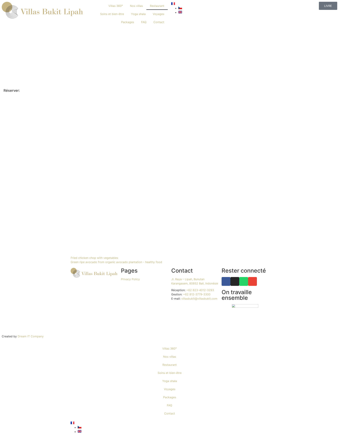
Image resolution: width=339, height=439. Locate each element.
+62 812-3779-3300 (196, 294)
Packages (127, 22)
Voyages (158, 14)
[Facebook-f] (226, 281)
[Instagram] (234, 281)
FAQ (143, 22)
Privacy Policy (130, 279)
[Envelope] (252, 281)
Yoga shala (138, 14)
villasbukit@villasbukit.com (198, 298)
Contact (158, 22)
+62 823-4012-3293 (199, 290)
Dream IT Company (31, 336)
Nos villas (136, 6)
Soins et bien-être (112, 14)
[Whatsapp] (243, 281)
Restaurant (157, 6)
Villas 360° (115, 6)
